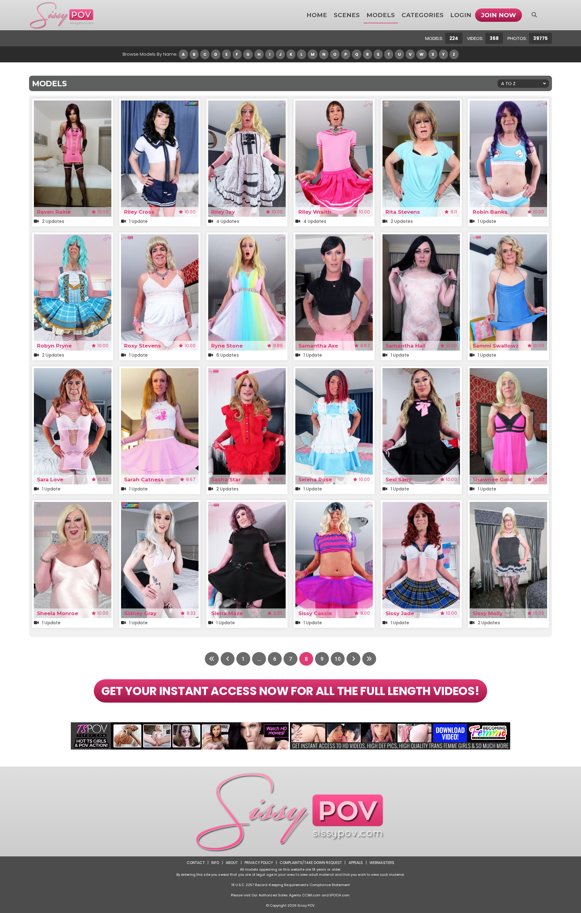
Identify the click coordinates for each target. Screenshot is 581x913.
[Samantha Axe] (334, 238)
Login (460, 15)
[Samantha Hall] (421, 238)
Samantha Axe (318, 346)
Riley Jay (223, 212)
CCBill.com (311, 895)
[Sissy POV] (62, 15)
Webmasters (381, 862)
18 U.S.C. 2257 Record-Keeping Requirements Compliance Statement (290, 884)
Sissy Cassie (315, 613)
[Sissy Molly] (508, 505)
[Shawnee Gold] (508, 371)
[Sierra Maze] (247, 505)
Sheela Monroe (57, 613)
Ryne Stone (227, 346)
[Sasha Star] (247, 371)
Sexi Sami (399, 479)
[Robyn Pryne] (72, 238)
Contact (196, 862)
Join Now (498, 15)
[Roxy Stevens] (160, 238)
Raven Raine (54, 212)
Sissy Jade (400, 613)
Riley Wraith (314, 212)
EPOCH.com (340, 895)
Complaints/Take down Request (311, 862)
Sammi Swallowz (496, 346)
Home (317, 15)
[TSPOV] (180, 736)
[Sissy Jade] (421, 505)
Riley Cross (139, 212)
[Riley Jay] (247, 104)
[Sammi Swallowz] (508, 238)
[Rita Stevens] (421, 104)
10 (338, 659)
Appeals (356, 862)
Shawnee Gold (493, 479)
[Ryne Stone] (247, 238)
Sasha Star (226, 479)
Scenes (347, 15)
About (232, 862)
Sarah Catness (144, 479)
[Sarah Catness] (160, 371)
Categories (423, 15)
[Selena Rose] (334, 371)
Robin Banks (490, 212)
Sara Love (50, 479)
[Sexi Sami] (421, 371)
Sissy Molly (488, 613)
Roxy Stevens (142, 346)
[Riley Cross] (160, 104)
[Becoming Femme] (400, 736)
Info (215, 862)
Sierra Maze (227, 613)
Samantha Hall (405, 346)
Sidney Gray (140, 613)
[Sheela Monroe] (72, 505)
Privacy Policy (259, 862)
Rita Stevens (403, 212)
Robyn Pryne (54, 346)
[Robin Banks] (508, 104)
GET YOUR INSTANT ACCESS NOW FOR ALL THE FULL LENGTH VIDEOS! (290, 691)
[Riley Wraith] (334, 104)
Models (380, 15)
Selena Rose (315, 479)
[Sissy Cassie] (334, 505)
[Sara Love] (72, 371)
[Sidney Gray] (160, 505)
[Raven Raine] (72, 104)
